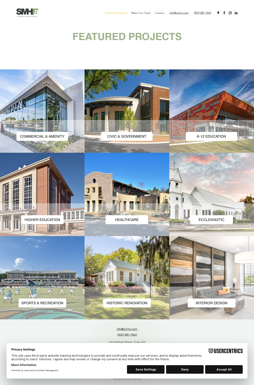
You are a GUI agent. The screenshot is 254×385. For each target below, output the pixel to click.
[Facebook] (224, 13)
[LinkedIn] (236, 13)
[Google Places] (218, 13)
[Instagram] (230, 13)
